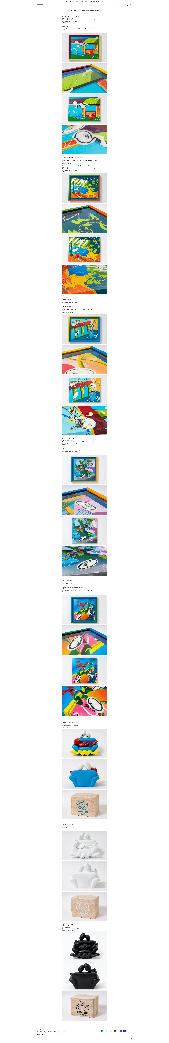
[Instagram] (131, 1039)
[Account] (127, 5)
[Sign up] (98, 1030)
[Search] (124, 5)
